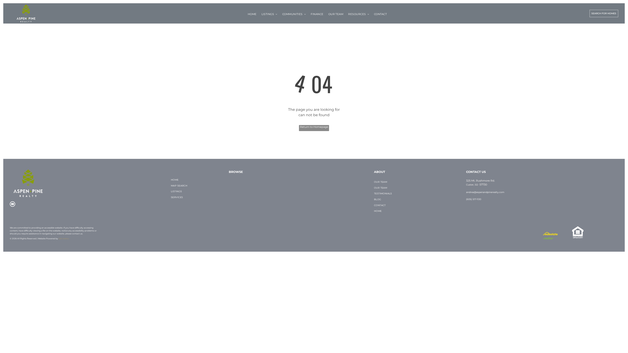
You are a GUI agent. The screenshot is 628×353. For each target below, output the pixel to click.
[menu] (12, 12)
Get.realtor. (64, 238)
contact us (77, 233)
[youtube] (12, 204)
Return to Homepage (314, 126)
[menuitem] (252, 14)
